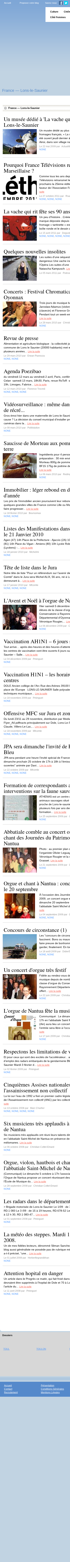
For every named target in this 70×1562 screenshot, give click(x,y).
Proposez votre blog (29, 3)
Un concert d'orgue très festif (35, 969)
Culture (54, 11)
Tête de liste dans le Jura (30, 567)
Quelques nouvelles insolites (35, 251)
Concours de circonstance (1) (35, 929)
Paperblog (21, 14)
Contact (8, 1389)
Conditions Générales (52, 1389)
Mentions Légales (50, 1392)
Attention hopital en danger (33, 1273)
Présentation (47, 1385)
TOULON (41, 1349)
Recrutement (11, 1392)
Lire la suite (45, 318)
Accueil (7, 3)
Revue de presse (21, 338)
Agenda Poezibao (22, 371)
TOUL (6, 1349)
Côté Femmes (58, 17)
